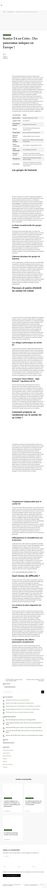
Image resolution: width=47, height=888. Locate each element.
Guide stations (6, 753)
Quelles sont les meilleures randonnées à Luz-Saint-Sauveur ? (20, 703)
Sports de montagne (8, 764)
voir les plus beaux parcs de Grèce (24, 572)
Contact (41, 884)
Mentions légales (34, 884)
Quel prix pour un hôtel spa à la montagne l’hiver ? (18, 700)
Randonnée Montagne (9, 686)
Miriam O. (4, 54)
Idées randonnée (7, 756)
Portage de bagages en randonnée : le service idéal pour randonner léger (23, 709)
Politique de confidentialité (8, 885)
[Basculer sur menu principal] (1, 5)
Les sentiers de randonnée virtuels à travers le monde (11, 833)
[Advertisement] (23, 22)
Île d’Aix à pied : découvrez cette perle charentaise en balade (19, 712)
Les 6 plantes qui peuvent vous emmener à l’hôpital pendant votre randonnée (33, 802)
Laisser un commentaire (6, 58)
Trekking (5, 767)
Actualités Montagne (8, 750)
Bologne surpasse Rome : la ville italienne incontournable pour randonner (23, 706)
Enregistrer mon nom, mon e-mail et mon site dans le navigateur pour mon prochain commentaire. (23, 871)
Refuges (5, 761)
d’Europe (18, 203)
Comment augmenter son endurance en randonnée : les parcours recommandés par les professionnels (12, 803)
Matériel (5, 758)
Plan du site (26, 884)
